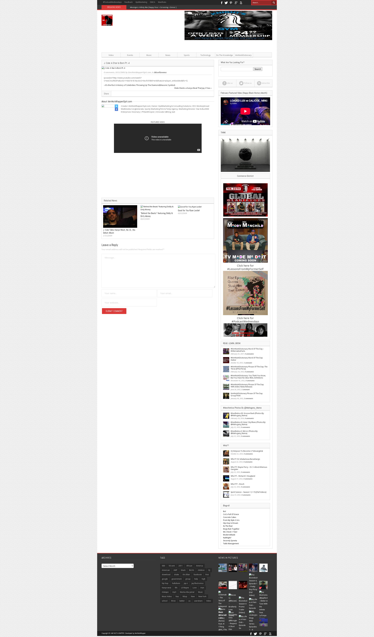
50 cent (172, 566)
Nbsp (185, 596)
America (199, 566)
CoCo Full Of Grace (231, 514)
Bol (224, 511)
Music (148, 55)
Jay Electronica (197, 583)
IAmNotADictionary (243, 55)
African (189, 566)
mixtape (165, 592)
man (202, 587)
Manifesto (162, 2)
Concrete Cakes (229, 517)
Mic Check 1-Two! (230, 532)
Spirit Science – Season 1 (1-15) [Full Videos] (248, 492)
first (207, 574)
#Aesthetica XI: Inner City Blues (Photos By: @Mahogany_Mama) (248, 423)
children (201, 570)
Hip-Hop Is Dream (230, 523)
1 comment (248, 363)
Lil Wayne (185, 587)
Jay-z (186, 583)
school (164, 601)
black (183, 570)
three (173, 601)
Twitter (226, 2)
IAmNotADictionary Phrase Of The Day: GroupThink (247, 394)
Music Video (167, 596)
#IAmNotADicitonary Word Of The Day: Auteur (247, 359)
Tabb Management (231, 543)
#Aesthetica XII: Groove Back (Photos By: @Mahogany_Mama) (247, 414)
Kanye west (166, 587)
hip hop (165, 583)
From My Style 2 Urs (231, 520)
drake (176, 574)
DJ (209, 570)
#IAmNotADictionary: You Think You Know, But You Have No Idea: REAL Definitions (248, 376)
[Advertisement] (216, 60)
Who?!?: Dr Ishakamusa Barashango (245, 459)
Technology (205, 55)
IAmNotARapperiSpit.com (139, 72)
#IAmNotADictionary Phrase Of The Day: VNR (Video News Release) (247, 385)
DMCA (152, 2)
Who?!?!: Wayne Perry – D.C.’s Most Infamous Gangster (249, 468)
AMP (175, 570)
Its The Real (227, 526)
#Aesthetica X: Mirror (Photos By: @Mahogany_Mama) (244, 432)
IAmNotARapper (140, 633)
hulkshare (176, 583)
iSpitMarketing (141, 2)
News (167, 55)
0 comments (109, 72)
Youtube (241, 2)
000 (163, 566)
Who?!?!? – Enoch (237, 484)
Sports (187, 55)
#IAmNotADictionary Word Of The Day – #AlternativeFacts (247, 350)
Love (195, 587)
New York (202, 596)
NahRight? (227, 537)
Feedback (128, 2)
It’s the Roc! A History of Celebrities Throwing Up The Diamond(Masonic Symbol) (140, 85)
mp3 (174, 592)
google (165, 579)
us (189, 601)
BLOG (191, 570)
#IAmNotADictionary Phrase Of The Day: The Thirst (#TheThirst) (249, 367)
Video (111, 55)
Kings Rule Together (231, 529)
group (188, 579)
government (177, 579)
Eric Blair (186, 574)
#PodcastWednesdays (112, 2)
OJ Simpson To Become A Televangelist (247, 451)
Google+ (236, 2)
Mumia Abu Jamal (187, 592)
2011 (181, 566)
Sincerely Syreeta (230, 540)
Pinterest (231, 2)
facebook (198, 574)
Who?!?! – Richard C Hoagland (243, 476)
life (176, 587)
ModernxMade (229, 535)
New (193, 596)
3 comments (248, 398)
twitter (182, 601)
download (166, 574)
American (166, 570)
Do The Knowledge (224, 55)
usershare (198, 601)
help (196, 579)
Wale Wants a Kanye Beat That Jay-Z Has (192, 88)
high (203, 579)
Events (130, 55)
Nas (177, 596)
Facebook (222, 2)
